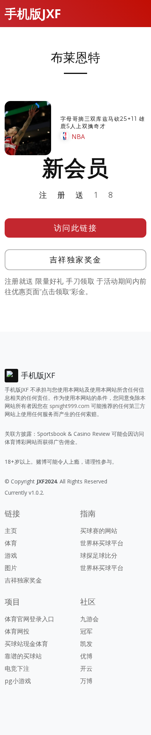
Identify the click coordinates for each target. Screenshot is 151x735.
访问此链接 (76, 228)
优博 (86, 656)
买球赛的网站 (98, 530)
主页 (11, 530)
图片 (11, 568)
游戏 (11, 555)
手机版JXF (33, 13)
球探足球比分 (98, 555)
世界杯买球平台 (102, 543)
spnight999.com (69, 405)
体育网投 (17, 631)
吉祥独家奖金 (76, 259)
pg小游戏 (18, 681)
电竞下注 (17, 668)
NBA (78, 136)
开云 (86, 668)
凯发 (86, 643)
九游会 (89, 619)
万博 (86, 681)
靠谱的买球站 (23, 656)
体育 (11, 543)
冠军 (86, 631)
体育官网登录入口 (29, 619)
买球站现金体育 (26, 643)
